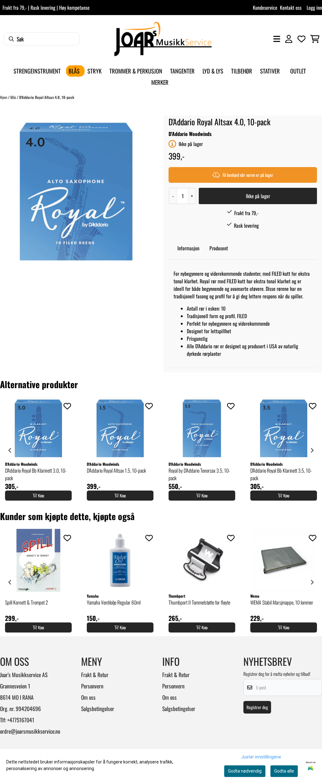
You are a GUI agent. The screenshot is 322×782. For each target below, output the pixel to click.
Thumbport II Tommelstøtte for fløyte (199, 602)
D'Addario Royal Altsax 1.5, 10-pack (116, 470)
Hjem (4, 97)
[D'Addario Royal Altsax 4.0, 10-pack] (76, 192)
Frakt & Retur (94, 675)
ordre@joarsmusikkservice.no (30, 731)
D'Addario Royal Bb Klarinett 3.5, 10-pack (281, 474)
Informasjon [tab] (188, 248)
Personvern (92, 686)
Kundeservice (265, 7)
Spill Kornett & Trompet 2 (26, 602)
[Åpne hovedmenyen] (277, 39)
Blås (13, 97)
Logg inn (314, 7)
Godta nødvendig (245, 771)
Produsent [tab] (218, 248)
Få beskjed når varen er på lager (248, 174)
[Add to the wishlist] (67, 406)
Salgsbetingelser (97, 708)
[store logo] (163, 39)
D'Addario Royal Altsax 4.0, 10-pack (46, 97)
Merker (160, 82)
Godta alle (284, 771)
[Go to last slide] (10, 450)
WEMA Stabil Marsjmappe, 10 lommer (281, 602)
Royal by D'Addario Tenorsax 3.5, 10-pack (199, 474)
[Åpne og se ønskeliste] (301, 39)
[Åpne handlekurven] (315, 39)
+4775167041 (20, 720)
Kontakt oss (291, 7)
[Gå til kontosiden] (289, 39)
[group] (38, 450)
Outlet (298, 71)
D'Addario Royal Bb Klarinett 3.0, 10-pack (36, 474)
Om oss (88, 697)
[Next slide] (312, 450)
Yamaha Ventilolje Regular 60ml (114, 602)
